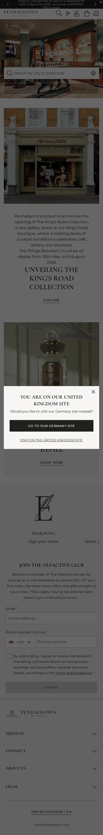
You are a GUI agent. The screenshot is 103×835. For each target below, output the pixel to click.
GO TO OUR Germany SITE (51, 426)
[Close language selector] (93, 392)
